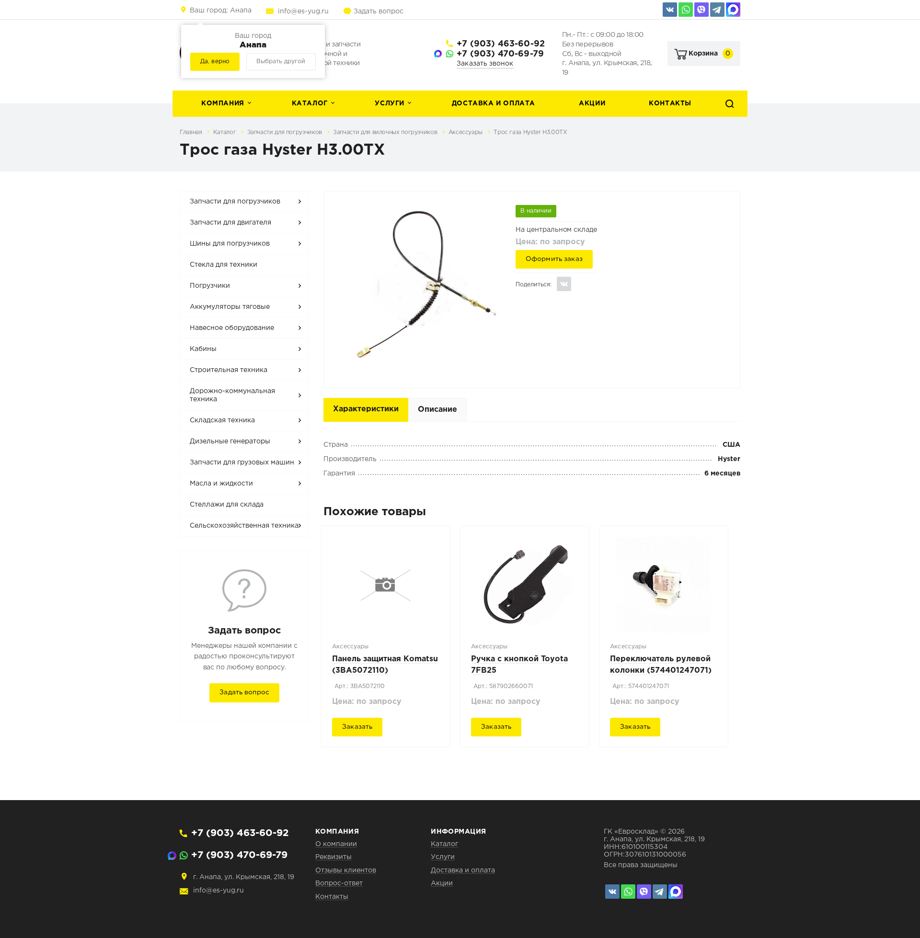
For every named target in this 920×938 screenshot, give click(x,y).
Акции (592, 103)
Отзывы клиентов (345, 870)
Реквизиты (333, 857)
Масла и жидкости (221, 483)
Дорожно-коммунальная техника (232, 395)
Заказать (357, 727)
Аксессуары (466, 132)
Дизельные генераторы (230, 441)
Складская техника (222, 420)
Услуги (389, 103)
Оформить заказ (554, 259)
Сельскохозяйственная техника (244, 526)
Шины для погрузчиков (230, 244)
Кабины (203, 349)
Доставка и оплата (493, 103)
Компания (222, 103)
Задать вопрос (378, 11)
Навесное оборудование (232, 328)
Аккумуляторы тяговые (230, 307)
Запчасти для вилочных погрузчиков (386, 132)
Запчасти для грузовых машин (242, 462)
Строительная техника (228, 370)
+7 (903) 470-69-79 (500, 54)
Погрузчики (210, 286)
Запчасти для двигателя (230, 223)
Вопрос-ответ (339, 883)
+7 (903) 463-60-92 (501, 44)
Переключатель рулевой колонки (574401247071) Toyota (661, 670)
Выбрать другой (280, 61)
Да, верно (215, 61)
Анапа (221, 10)
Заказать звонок (485, 64)
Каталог (310, 103)
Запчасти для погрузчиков (285, 132)
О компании (336, 844)
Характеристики (366, 409)
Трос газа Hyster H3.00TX (530, 132)
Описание (437, 409)
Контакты (670, 103)
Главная (192, 132)
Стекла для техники (223, 265)
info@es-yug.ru (303, 11)
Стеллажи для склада (227, 505)
